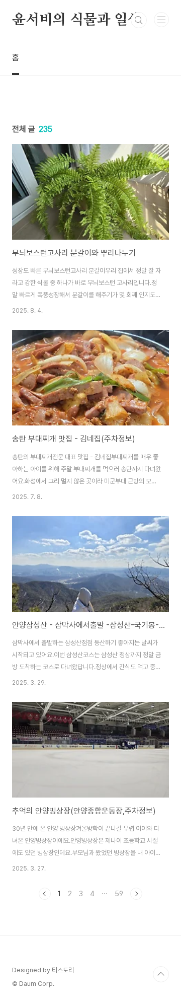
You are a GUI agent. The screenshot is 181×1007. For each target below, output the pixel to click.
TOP (161, 974)
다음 (136, 894)
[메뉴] (161, 19)
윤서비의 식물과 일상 (76, 20)
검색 (138, 20)
